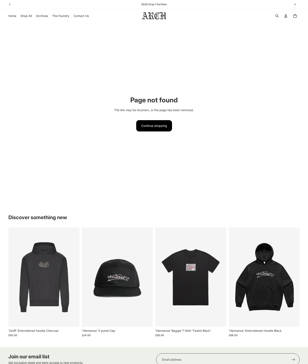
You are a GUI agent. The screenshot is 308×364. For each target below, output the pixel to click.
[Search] (277, 16)
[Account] (285, 16)
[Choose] (73, 320)
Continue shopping (154, 125)
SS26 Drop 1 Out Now (154, 4)
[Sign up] (293, 359)
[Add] (146, 320)
